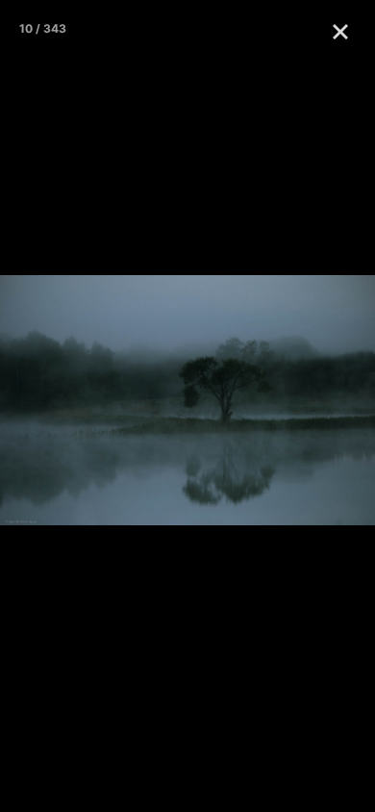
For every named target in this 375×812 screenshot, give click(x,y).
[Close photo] (344, 31)
